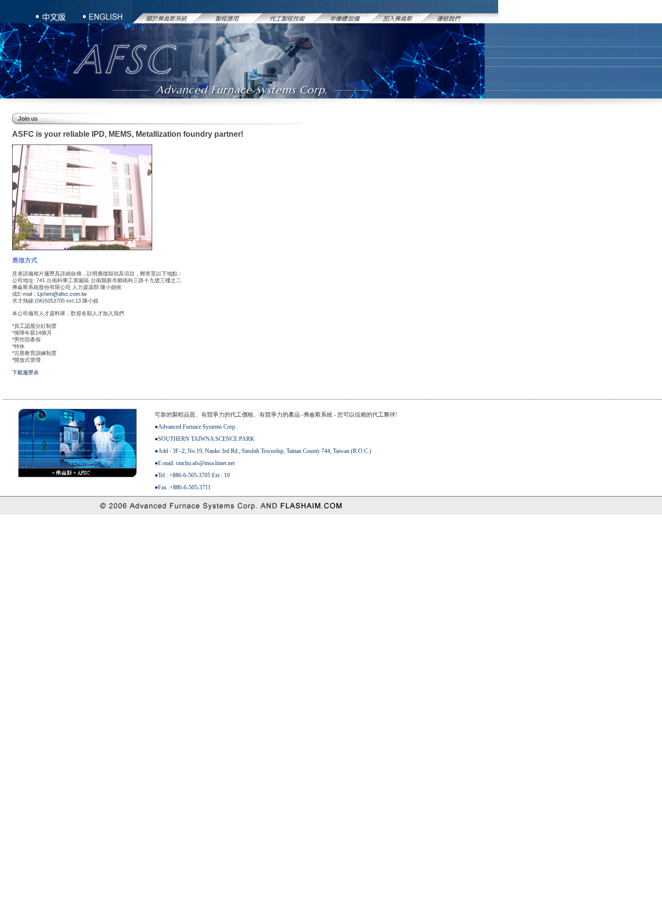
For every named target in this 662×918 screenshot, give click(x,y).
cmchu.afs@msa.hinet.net (205, 463)
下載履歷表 (25, 372)
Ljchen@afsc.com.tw (62, 294)
